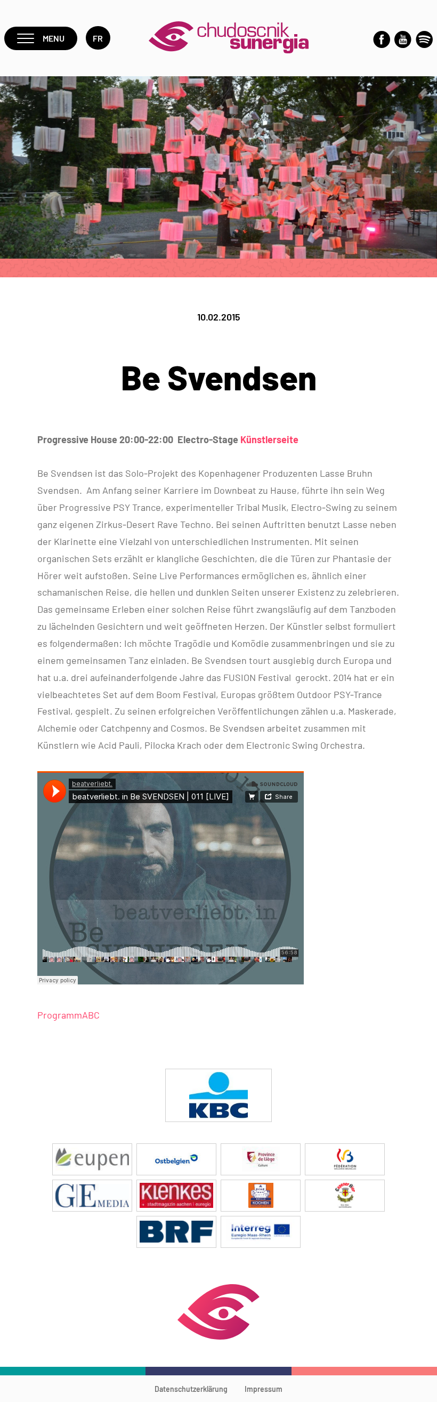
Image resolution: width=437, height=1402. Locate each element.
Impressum (263, 1388)
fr (98, 38)
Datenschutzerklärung (191, 1388)
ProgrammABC (68, 1015)
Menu (53, 38)
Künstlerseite (269, 439)
